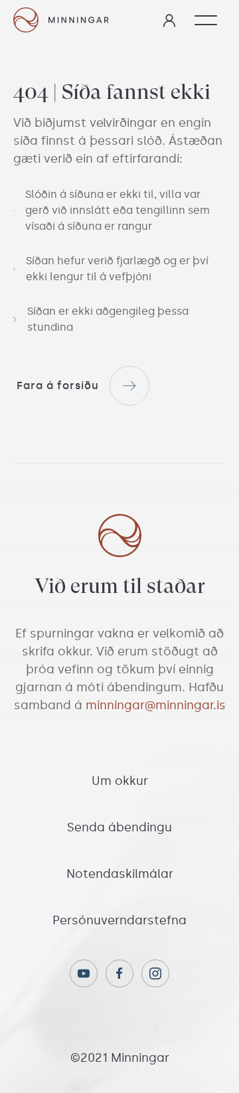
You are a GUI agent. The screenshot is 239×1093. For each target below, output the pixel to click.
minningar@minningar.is (156, 705)
